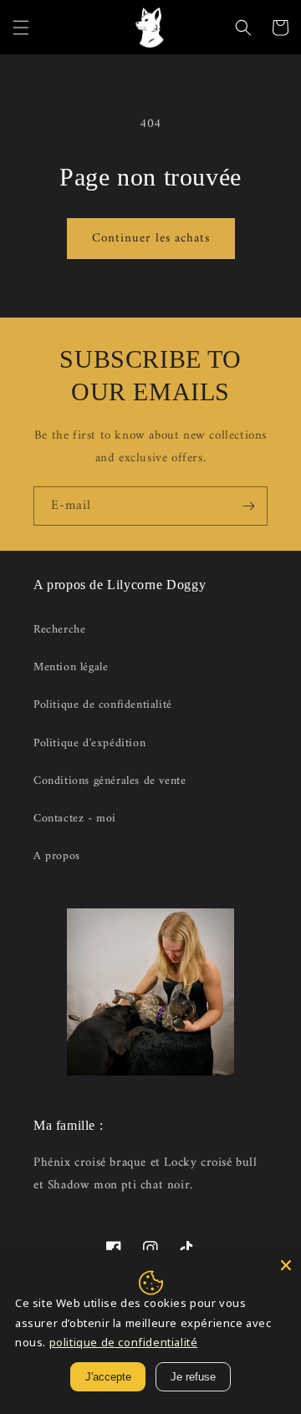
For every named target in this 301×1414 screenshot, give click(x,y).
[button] (21, 27)
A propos (56, 856)
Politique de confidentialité (102, 704)
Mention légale (70, 667)
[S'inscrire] (248, 506)
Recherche (59, 629)
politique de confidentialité (123, 1342)
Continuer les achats (151, 238)
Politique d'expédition (89, 743)
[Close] (286, 1265)
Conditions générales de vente (109, 781)
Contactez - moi (74, 818)
